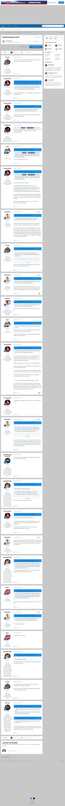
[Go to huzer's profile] (7, 151)
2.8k (8, 136)
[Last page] (24, 52)
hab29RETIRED (7, 481)
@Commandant (30, 127)
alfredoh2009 (61, 44)
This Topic (58, 25)
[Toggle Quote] (15, 81)
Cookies (32, 801)
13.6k (8, 492)
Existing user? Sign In (52, 2)
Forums (2, 29)
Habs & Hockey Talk (16, 42)
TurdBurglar (7, 125)
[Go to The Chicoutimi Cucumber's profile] (7, 461)
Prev (5, 52)
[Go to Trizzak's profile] (7, 62)
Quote (18, 73)
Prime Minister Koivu (51, 48)
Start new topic (24, 46)
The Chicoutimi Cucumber (32, 81)
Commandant (7, 78)
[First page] (2, 52)
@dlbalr (23, 127)
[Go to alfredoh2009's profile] (56, 45)
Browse (3, 25)
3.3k (8, 157)
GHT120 (7, 703)
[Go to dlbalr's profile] (7, 592)
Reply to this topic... (13, 750)
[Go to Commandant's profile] (7, 83)
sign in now (30, 744)
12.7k (8, 68)
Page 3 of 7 (29, 52)
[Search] (62, 26)
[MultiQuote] (14, 73)
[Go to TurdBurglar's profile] (7, 130)
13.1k (8, 714)
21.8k (8, 467)
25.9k (8, 89)
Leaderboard (15, 25)
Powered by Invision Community (32, 804)
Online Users (18, 29)
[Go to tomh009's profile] (7, 303)
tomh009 (7, 298)
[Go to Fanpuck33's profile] (3, 41)
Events (8, 29)
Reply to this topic (36, 46)
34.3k (8, 598)
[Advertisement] (32, 15)
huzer (7, 146)
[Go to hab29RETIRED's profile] (7, 486)
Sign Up (61, 2)
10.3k (8, 309)
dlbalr (7, 587)
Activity (8, 25)
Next (22, 52)
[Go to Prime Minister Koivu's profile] (45, 49)
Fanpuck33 (9, 40)
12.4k (8, 222)
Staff (12, 29)
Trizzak (7, 57)
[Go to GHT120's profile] (7, 707)
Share (29, 41)
